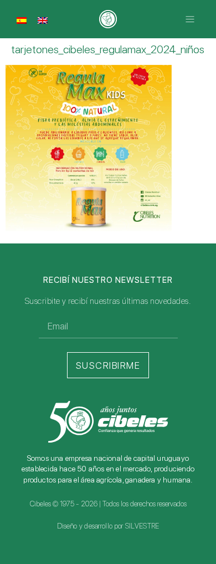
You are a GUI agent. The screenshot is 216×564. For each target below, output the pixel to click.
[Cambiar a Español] (21, 20)
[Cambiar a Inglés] (42, 20)
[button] (189, 19)
